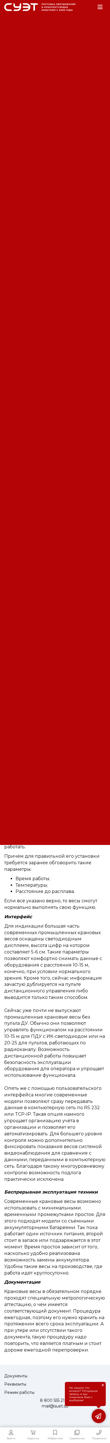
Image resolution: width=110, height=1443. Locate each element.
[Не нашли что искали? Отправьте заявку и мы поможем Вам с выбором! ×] (99, 1416)
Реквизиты (15, 1384)
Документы (15, 1376)
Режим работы (19, 1392)
